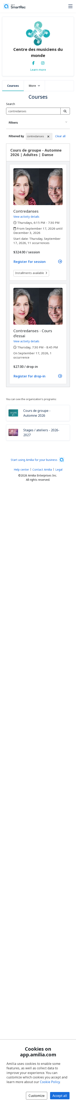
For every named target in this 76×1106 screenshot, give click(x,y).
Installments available (29, 273)
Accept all (59, 1095)
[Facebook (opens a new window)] (33, 62)
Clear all (60, 136)
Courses (13, 86)
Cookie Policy (50, 1082)
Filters (13, 122)
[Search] (65, 111)
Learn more (38, 69)
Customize (37, 1095)
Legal (58, 469)
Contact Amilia (42, 469)
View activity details (26, 216)
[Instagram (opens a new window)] (43, 62)
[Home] (14, 6)
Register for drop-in (29, 376)
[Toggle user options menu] (70, 6)
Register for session (30, 261)
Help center (21, 469)
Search (10, 104)
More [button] (32, 86)
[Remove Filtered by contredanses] (48, 136)
